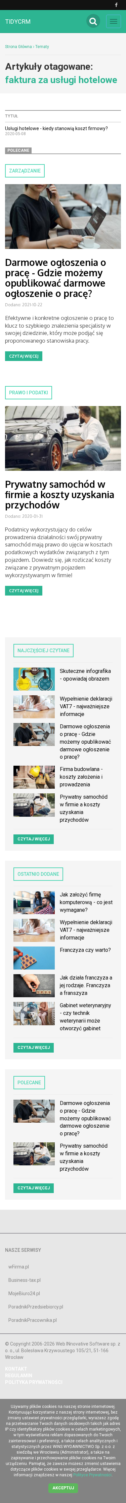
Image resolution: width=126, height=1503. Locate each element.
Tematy (42, 46)
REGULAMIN (18, 1375)
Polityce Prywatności (92, 1475)
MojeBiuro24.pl (24, 1293)
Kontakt (16, 1369)
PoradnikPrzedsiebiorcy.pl (35, 1306)
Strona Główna (18, 46)
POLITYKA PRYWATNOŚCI (33, 1382)
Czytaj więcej (23, 356)
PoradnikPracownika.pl (32, 1320)
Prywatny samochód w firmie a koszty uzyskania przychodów (59, 494)
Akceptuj (63, 1488)
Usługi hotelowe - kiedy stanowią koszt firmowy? (56, 128)
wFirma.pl (18, 1266)
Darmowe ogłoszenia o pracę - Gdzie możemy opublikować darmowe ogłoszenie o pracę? (55, 277)
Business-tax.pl (24, 1280)
